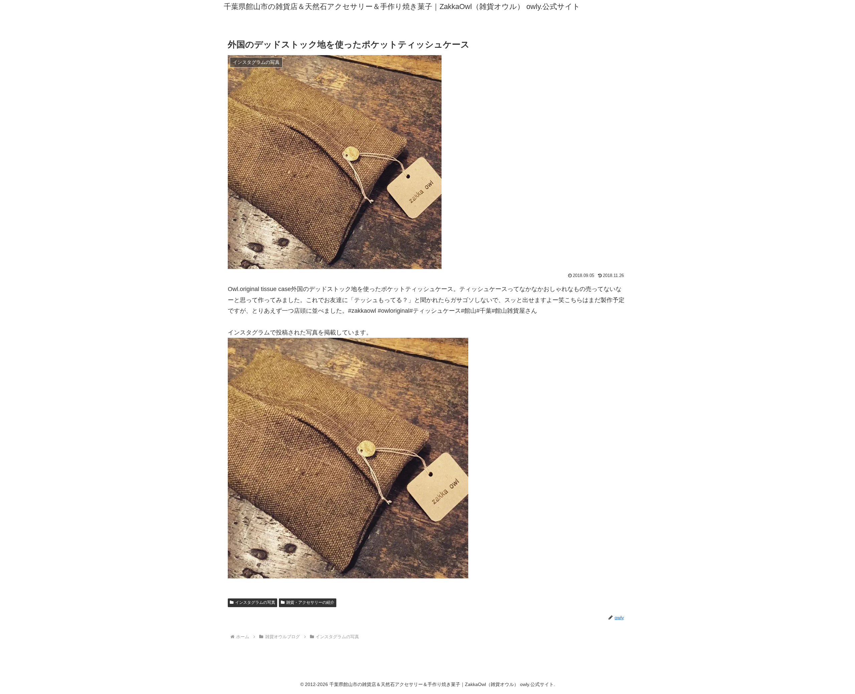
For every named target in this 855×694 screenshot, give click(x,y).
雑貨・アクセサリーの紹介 (310, 602)
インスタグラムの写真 (255, 602)
